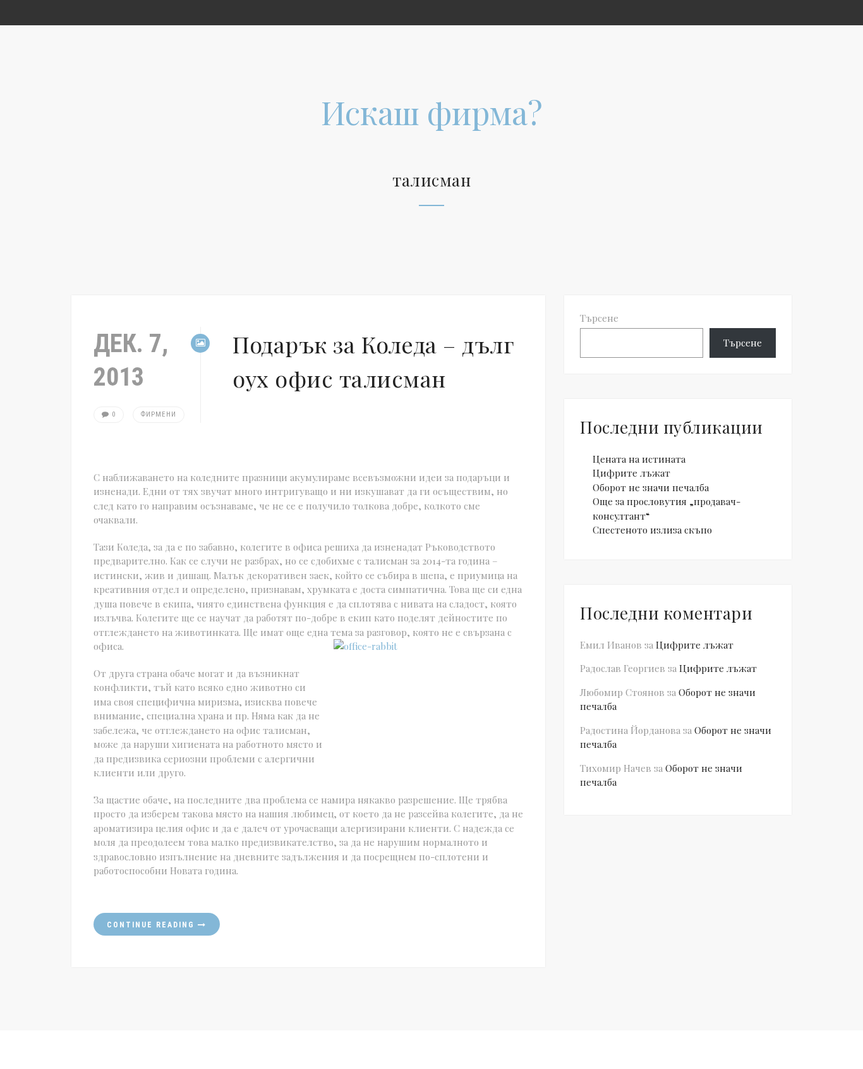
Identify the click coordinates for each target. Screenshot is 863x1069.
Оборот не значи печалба (651, 487)
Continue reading (152, 924)
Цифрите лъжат (631, 473)
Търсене (599, 318)
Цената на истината (639, 459)
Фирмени (158, 414)
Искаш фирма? (432, 112)
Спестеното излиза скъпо (652, 529)
